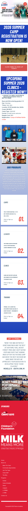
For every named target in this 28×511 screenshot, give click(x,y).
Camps (4, 480)
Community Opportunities (9, 468)
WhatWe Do (14, 159)
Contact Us (4, 495)
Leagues (5, 488)
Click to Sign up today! (8, 220)
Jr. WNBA (5, 490)
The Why (5, 475)
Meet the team (14, 139)
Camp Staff (5, 472)
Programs (3, 478)
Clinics (4, 485)
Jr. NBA (4, 492)
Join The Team (6, 470)
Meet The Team (7, 465)
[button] (14, 97)
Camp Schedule (7, 483)
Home (2, 460)
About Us (3, 462)
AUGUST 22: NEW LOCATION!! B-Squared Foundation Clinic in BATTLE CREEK (13, 97)
